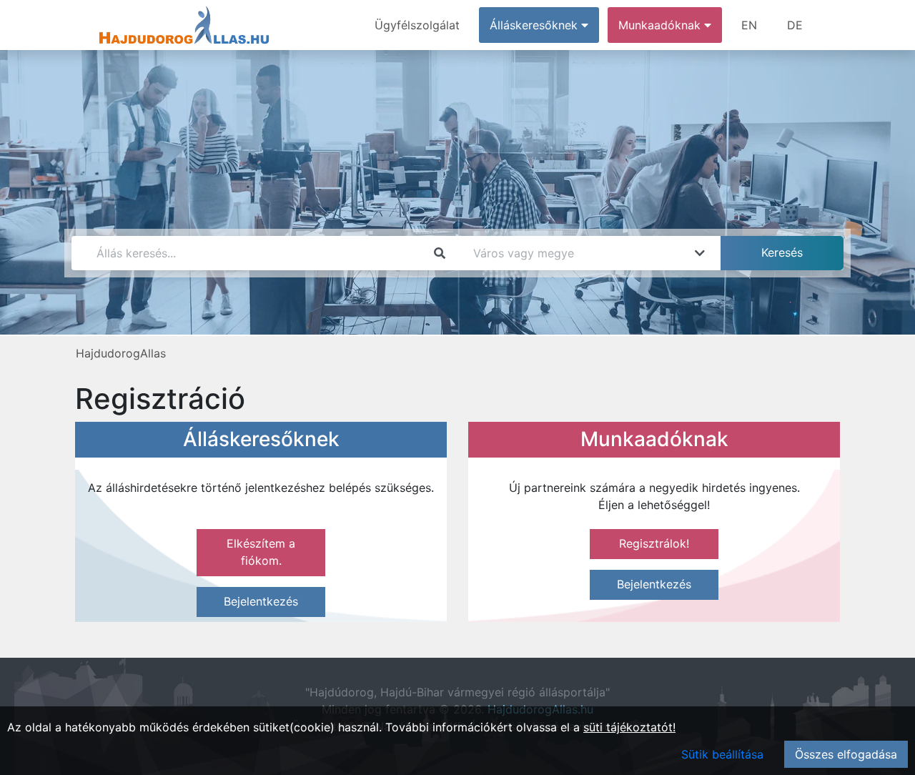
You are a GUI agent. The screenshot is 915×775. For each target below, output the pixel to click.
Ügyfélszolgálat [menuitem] (417, 25)
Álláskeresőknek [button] (535, 25)
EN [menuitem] (749, 25)
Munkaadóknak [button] (661, 25)
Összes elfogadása (846, 754)
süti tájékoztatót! (629, 727)
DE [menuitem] (795, 25)
